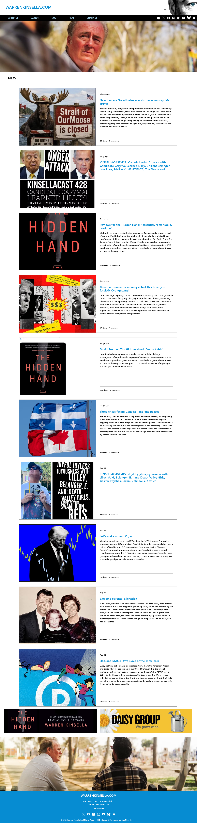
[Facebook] (168, 18)
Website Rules (98, 808)
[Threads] (174, 18)
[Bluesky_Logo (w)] (189, 18)
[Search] (165, 10)
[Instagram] (179, 18)
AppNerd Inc (129, 820)
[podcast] (158, 18)
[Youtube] (184, 18)
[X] (163, 18)
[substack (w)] (194, 18)
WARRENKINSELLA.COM (28, 7)
